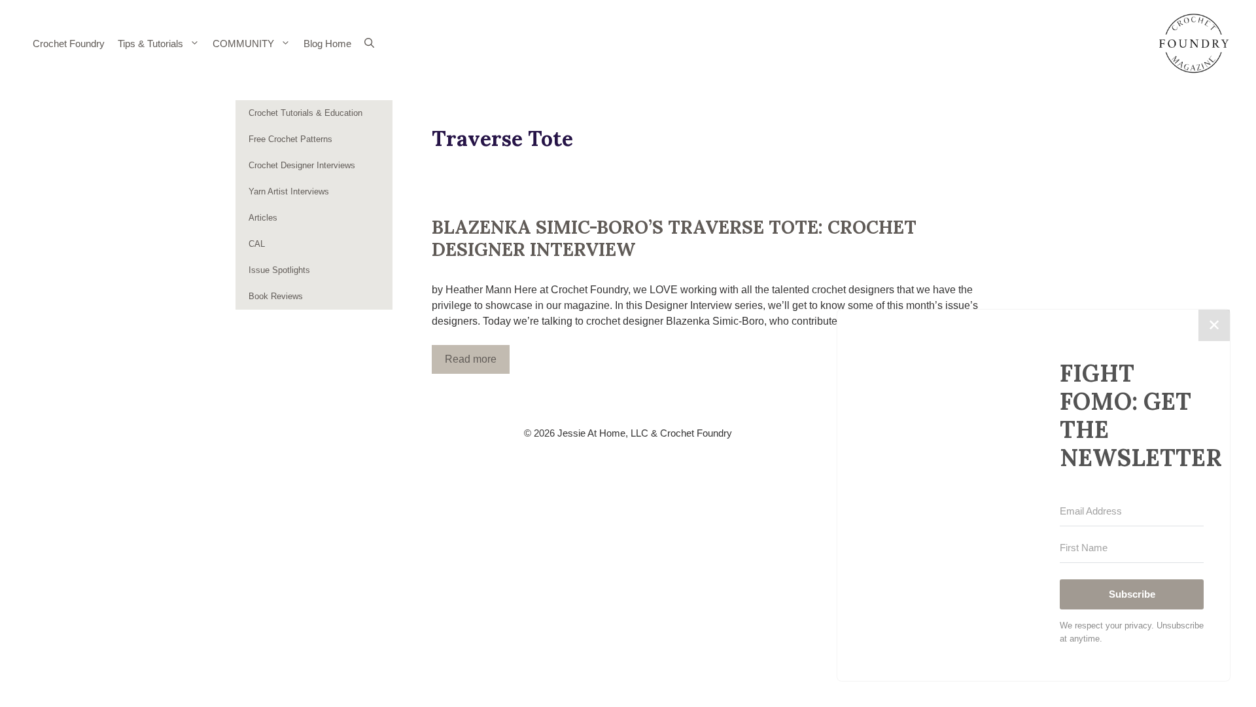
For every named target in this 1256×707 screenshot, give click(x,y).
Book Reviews (276, 296)
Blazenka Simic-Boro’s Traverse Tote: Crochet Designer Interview (674, 238)
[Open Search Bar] (369, 43)
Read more (471, 359)
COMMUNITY (243, 43)
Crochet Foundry (69, 43)
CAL (257, 244)
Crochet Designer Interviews (302, 165)
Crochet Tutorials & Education (305, 113)
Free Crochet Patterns (290, 139)
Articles (263, 218)
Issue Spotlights (279, 270)
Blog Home (327, 43)
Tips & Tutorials (150, 43)
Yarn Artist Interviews (289, 191)
